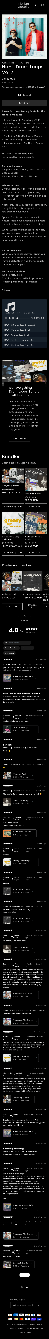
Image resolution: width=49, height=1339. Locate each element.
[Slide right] (30, 616)
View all (24, 620)
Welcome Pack (9, 594)
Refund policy (36, 1324)
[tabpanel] (24, 959)
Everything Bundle (10, 486)
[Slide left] (19, 616)
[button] (5, 5)
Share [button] (7, 290)
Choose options (13, 506)
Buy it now (24, 103)
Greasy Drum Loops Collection (11, 538)
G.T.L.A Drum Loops (31, 594)
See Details (19, 438)
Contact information (34, 1329)
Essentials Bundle (33, 493)
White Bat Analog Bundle (33, 538)
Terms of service (16, 1329)
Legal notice (25, 1333)
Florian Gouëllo (20, 1324)
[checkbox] (9, 653)
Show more (24, 1275)
